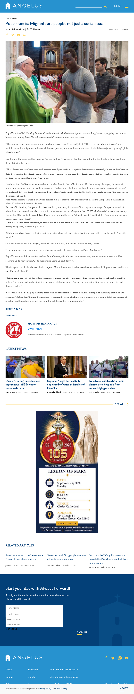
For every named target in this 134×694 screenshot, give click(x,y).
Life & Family (12, 18)
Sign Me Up (11, 628)
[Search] (105, 6)
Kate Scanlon (11, 392)
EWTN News (33, 29)
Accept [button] (124, 688)
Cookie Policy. (61, 688)
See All (120, 404)
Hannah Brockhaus (15, 29)
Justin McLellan (11, 565)
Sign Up (82, 632)
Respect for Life (11, 315)
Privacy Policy (45, 688)
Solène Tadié (94, 392)
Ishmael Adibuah (54, 392)
